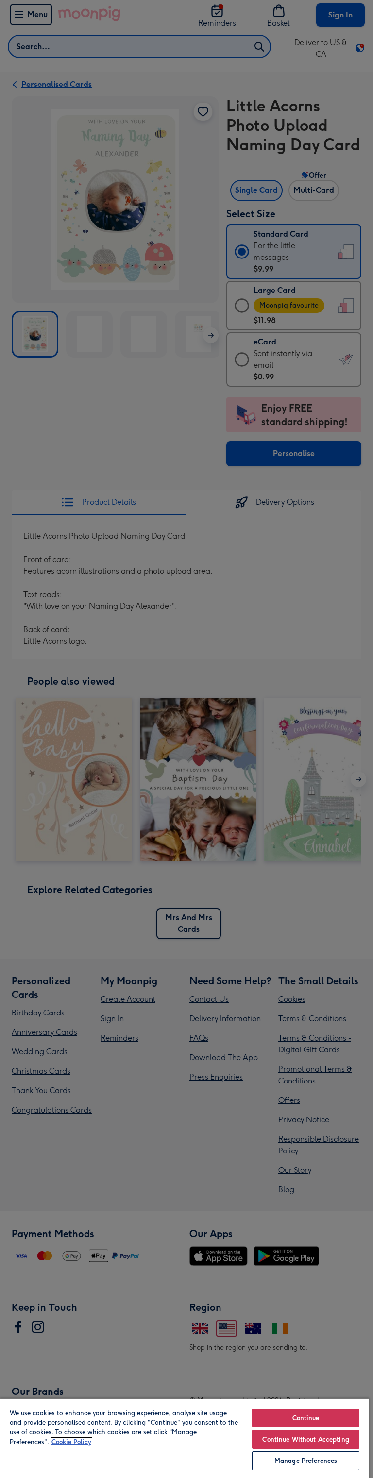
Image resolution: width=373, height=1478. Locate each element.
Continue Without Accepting (305, 1439)
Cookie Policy (71, 1441)
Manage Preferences (305, 1460)
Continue (306, 1418)
